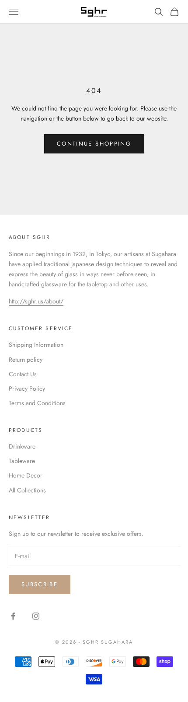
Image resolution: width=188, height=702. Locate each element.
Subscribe (39, 584)
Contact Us (23, 374)
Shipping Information (36, 344)
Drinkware (22, 446)
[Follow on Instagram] (35, 616)
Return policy (25, 359)
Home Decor (25, 475)
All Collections (27, 490)
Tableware (22, 460)
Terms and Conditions (37, 403)
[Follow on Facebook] (13, 616)
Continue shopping (94, 143)
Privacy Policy (27, 388)
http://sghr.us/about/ (36, 301)
